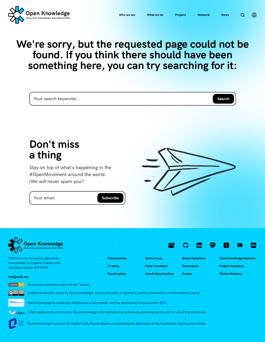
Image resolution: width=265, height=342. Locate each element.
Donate (187, 274)
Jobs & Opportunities (159, 274)
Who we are (127, 15)
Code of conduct (156, 266)
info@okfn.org (18, 277)
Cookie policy (117, 274)
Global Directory (230, 274)
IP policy (113, 266)
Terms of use (153, 258)
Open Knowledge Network (237, 258)
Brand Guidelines (193, 258)
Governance (190, 266)
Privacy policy (117, 258)
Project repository (231, 266)
